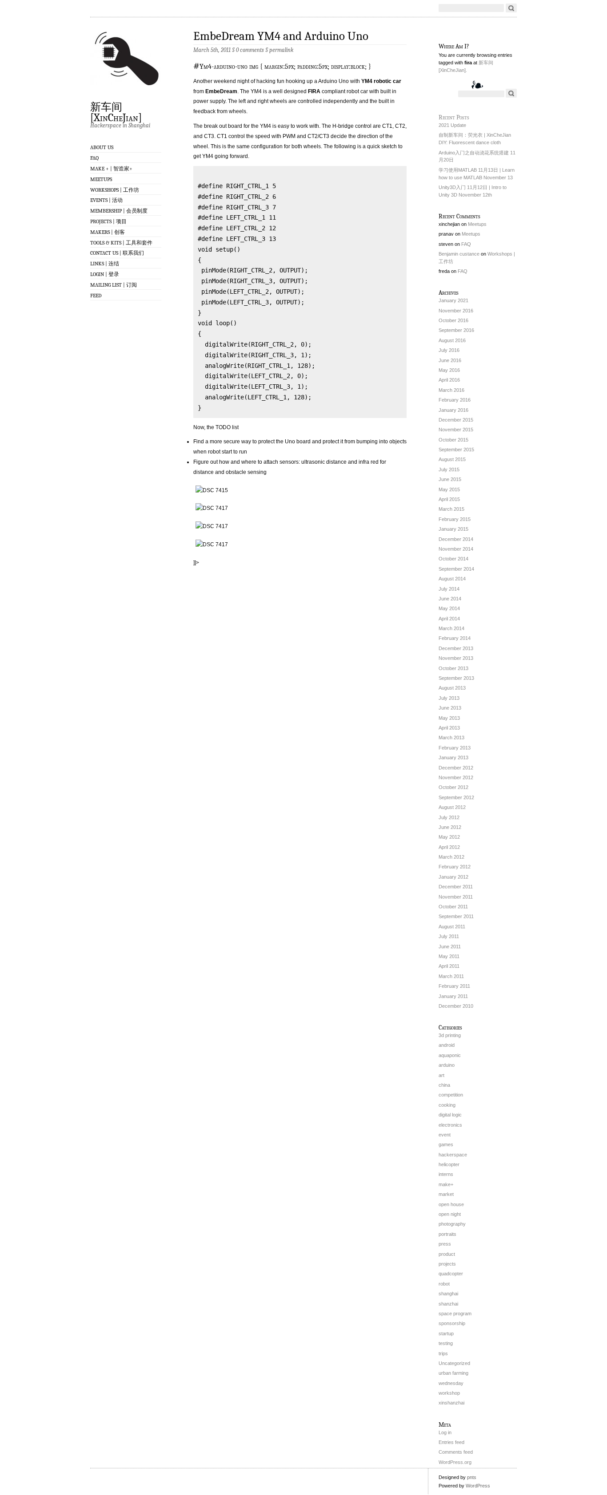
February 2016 (455, 399)
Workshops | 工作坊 (114, 190)
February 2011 (454, 986)
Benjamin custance (459, 253)
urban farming (453, 1373)
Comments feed (456, 1452)
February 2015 (455, 519)
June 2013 (450, 707)
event (445, 1134)
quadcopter (451, 1273)
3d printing (450, 1035)
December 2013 (456, 648)
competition (451, 1094)
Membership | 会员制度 (119, 211)
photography (452, 1224)
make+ (446, 1184)
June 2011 (450, 946)
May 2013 (449, 718)
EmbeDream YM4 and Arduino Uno (280, 36)
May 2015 (449, 489)
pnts (471, 1477)
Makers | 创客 (107, 232)
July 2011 (449, 936)
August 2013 (452, 687)
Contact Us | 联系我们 (117, 253)
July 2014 (449, 589)
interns (446, 1174)
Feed (96, 295)
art (441, 1075)
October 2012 (453, 787)
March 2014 (451, 628)
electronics (450, 1125)
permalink (281, 50)
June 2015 (450, 479)
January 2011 (453, 996)
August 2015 (452, 459)
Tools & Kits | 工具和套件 (121, 243)
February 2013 (455, 747)
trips (443, 1353)
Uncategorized (454, 1363)
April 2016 (449, 380)
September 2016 (456, 330)
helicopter (449, 1164)
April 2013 (449, 727)
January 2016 (453, 410)
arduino (447, 1065)
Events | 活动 (106, 200)
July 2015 (449, 469)
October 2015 (453, 439)
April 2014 (449, 618)
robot (444, 1283)
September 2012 (456, 797)
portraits (447, 1234)
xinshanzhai (451, 1402)
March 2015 (451, 509)
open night (450, 1214)
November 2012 (456, 777)
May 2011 (449, 956)
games (446, 1144)
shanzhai (448, 1303)
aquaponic (450, 1055)
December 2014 (456, 539)
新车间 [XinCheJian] (116, 112)
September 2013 (456, 678)
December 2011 (456, 886)
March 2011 (451, 976)
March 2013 (451, 737)
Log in (445, 1432)
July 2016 (449, 350)
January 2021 (453, 300)
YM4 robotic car (381, 81)
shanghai (448, 1293)
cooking (447, 1105)
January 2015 (453, 529)
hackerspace (453, 1154)
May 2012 (449, 837)
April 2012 (449, 847)
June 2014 (450, 598)
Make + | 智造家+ (111, 169)
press (445, 1243)
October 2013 (453, 668)
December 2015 (456, 419)
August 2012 (452, 807)
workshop (449, 1393)
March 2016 (451, 390)
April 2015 (449, 499)
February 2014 (455, 638)
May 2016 (449, 370)
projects (447, 1263)
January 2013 (453, 757)
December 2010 (456, 1006)
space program (455, 1313)
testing (446, 1343)
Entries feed (451, 1442)
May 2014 (449, 608)
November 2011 (456, 896)
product (447, 1254)
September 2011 (456, 916)
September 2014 (456, 569)
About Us (101, 147)
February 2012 (455, 866)
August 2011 (452, 926)
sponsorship (452, 1323)
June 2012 (450, 827)
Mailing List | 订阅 (113, 285)
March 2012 (451, 857)
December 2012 (456, 767)
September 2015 (456, 449)
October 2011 (453, 906)
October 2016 (453, 320)
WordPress (478, 1485)
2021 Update (452, 125)
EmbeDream (221, 91)
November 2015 (456, 429)
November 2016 (456, 310)
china (444, 1085)
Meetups (101, 179)
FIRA (314, 91)
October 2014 (453, 558)
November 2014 (456, 549)
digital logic (450, 1114)
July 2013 (449, 698)
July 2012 (449, 817)
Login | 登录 (104, 274)
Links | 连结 (104, 263)
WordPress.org (455, 1462)
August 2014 (452, 578)
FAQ (94, 158)
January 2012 (453, 877)
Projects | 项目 (108, 221)
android (447, 1045)
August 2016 (452, 340)
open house (451, 1204)
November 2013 (456, 658)
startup (446, 1333)
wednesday (451, 1383)
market (446, 1194)
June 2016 (450, 360)
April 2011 (449, 966)
